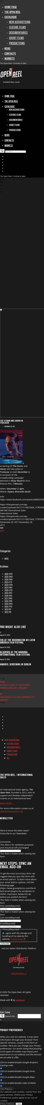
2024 (6, 579)
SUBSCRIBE (5, 943)
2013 (6, 609)
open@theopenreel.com (11, 811)
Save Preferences (7, 1089)
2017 (6, 598)
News (6, 558)
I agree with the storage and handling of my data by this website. (16, 936)
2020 (6, 590)
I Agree (19, 1104)
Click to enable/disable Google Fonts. (17, 1071)
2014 (6, 606)
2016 (6, 601)
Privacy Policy (16, 939)
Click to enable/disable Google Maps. (17, 1077)
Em (0, 531)
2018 (6, 595)
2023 (6, 582)
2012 (6, 612)
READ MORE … (7, 803)
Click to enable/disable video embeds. (18, 1083)
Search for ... (11, 1016)
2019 (6, 593)
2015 (6, 603)
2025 (6, 576)
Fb (2, 531)
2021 (6, 587)
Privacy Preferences (7, 1104)
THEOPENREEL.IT (19, 973)
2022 (6, 584)
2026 (6, 574)
